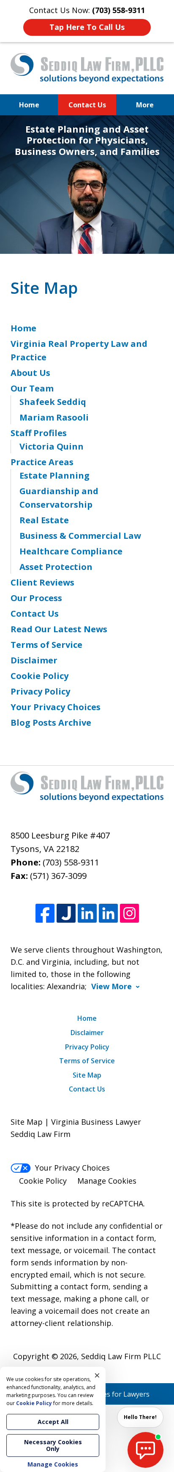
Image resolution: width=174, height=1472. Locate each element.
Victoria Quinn (51, 446)
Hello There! (140, 1417)
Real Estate (44, 520)
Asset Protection (55, 566)
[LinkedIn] (87, 913)
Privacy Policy (40, 691)
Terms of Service (46, 644)
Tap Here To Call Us (87, 27)
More (145, 104)
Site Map (87, 1075)
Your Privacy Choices (56, 707)
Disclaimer (34, 660)
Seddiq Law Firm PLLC (121, 1356)
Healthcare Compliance (70, 551)
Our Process (36, 598)
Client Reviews (42, 582)
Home (29, 104)
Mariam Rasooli (54, 417)
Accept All (53, 1422)
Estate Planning (54, 475)
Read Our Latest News (59, 629)
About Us (30, 372)
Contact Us (87, 104)
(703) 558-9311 (71, 862)
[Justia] (66, 913)
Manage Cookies (106, 1181)
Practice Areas (42, 462)
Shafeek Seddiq (52, 401)
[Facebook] (44, 913)
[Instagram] (129, 913)
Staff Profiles (39, 433)
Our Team (32, 388)
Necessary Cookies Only (53, 1445)
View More (111, 986)
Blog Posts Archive (51, 722)
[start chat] (145, 1450)
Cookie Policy (39, 675)
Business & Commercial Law (80, 535)
